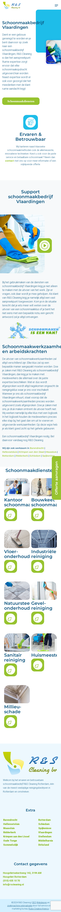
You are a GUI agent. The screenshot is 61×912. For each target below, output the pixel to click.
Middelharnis (45, 840)
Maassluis (51, 452)
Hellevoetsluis (9, 452)
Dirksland (43, 844)
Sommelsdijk (10, 844)
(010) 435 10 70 (11, 880)
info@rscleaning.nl (13, 884)
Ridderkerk (22, 455)
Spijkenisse (48, 455)
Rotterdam (8, 455)
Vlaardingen (45, 832)
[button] (56, 5)
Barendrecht (37, 448)
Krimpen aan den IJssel (31, 452)
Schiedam (35, 455)
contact (9, 160)
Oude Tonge (10, 840)
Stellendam (44, 836)
